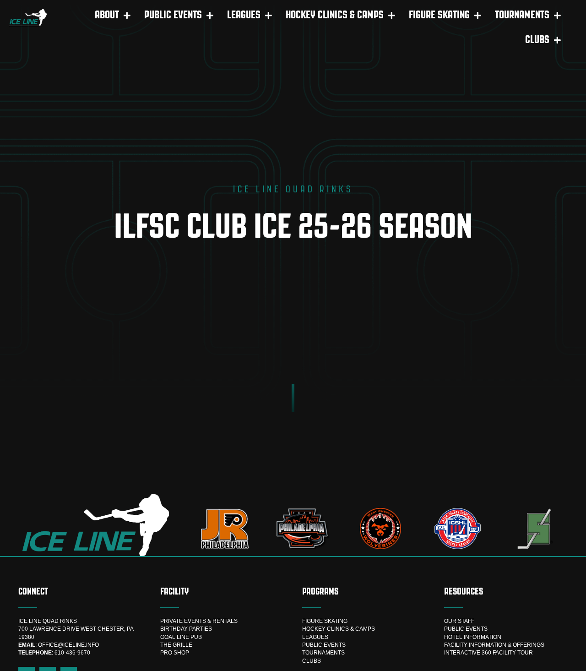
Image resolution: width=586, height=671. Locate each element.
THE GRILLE (176, 645)
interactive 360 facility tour (488, 652)
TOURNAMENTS (323, 652)
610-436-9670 (72, 652)
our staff (459, 621)
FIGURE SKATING (324, 621)
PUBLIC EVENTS (324, 645)
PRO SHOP (174, 652)
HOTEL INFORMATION (472, 637)
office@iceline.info (68, 645)
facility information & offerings (494, 645)
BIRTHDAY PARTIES (186, 629)
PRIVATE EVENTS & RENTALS (199, 621)
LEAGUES (315, 637)
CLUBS (311, 661)
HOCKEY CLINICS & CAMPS (338, 629)
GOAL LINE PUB (181, 637)
